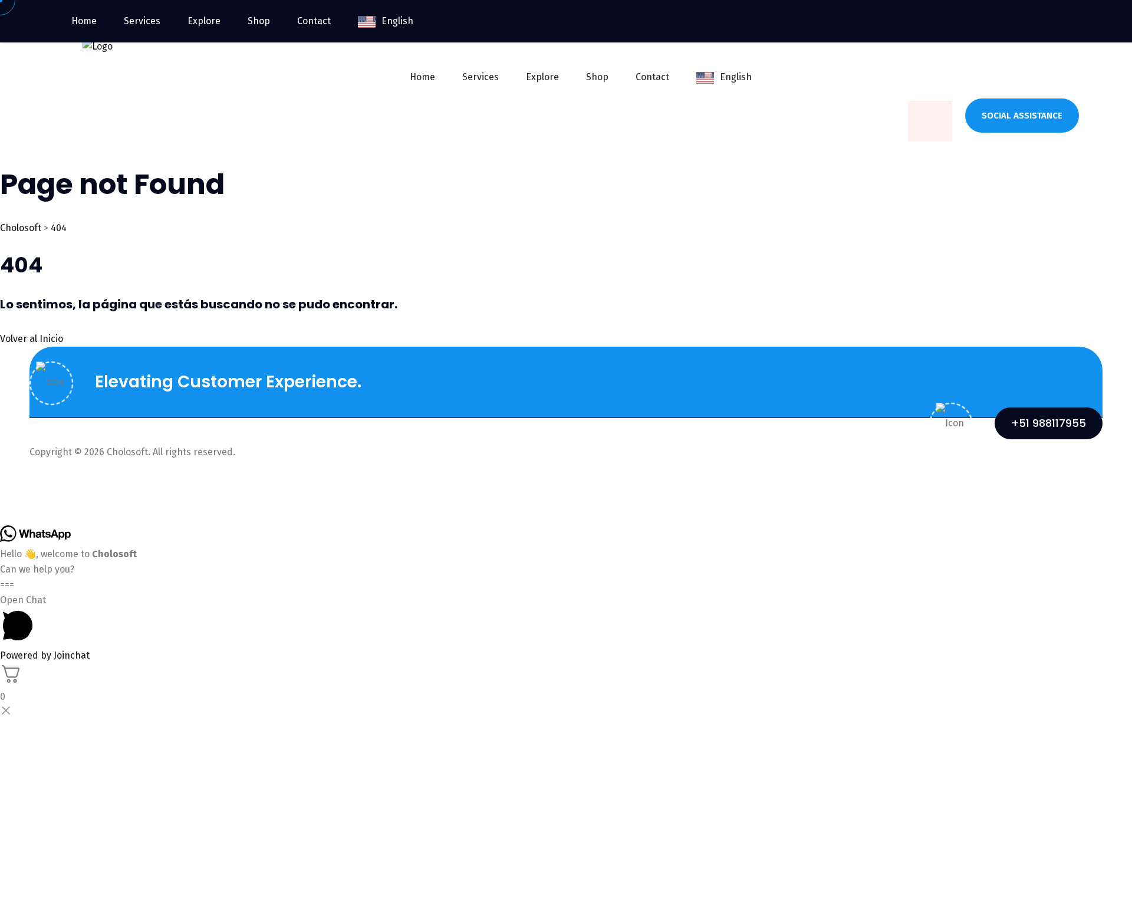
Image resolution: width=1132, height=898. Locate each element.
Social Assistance (1022, 115)
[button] (566, 620)
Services (480, 77)
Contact (652, 77)
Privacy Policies (959, 480)
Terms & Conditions (1060, 480)
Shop (597, 77)
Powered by (45, 655)
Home (422, 77)
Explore (542, 77)
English (736, 77)
